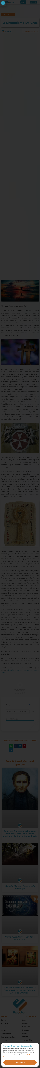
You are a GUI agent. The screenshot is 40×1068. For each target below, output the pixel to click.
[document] (20, 534)
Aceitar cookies (20, 1062)
